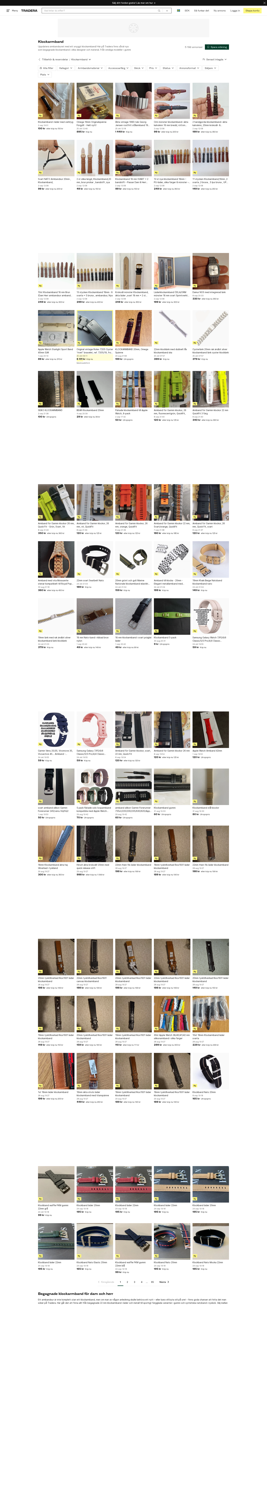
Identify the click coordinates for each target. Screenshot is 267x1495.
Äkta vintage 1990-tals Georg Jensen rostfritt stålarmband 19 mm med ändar (131, 124)
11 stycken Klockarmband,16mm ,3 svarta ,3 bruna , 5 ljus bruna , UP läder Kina (210, 181)
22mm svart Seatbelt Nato (90, 580)
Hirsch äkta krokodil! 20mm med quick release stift (93, 866)
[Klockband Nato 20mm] (211, 1071)
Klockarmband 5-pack (165, 637)
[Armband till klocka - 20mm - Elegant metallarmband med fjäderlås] (172, 559)
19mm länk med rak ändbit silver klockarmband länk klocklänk (54, 639)
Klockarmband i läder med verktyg (55, 122)
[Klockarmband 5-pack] (172, 616)
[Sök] (159, 10)
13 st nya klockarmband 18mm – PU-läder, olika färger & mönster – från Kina (171, 181)
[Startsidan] (29, 10)
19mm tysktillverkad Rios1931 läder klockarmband (56, 1037)
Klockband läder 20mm (88, 1205)
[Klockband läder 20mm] (95, 1184)
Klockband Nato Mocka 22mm (208, 1262)
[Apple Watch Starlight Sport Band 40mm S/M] (56, 328)
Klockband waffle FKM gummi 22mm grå (53, 1207)
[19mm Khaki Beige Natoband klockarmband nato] (211, 559)
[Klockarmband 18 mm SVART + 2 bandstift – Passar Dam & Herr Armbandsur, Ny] (133, 158)
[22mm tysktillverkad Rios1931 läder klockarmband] (172, 957)
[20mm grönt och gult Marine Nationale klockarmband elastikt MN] (133, 559)
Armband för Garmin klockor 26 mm (172, 750)
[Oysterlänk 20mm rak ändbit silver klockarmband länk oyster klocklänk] (211, 328)
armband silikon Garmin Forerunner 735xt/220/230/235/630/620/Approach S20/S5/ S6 (133, 809)
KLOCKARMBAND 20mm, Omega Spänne (131, 351)
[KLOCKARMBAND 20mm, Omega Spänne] (133, 328)
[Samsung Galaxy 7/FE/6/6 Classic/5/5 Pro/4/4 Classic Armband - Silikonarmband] (95, 729)
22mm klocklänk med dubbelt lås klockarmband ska (170, 351)
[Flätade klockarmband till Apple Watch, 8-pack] (133, 389)
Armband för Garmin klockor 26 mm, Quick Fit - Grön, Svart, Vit (56, 525)
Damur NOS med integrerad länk (209, 292)
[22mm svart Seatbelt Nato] (95, 559)
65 (152, 1282)
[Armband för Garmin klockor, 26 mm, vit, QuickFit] (95, 502)
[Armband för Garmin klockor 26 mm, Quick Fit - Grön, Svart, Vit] (56, 502)
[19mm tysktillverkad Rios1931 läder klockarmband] (56, 1014)
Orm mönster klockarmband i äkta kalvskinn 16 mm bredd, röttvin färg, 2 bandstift (171, 124)
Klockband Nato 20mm (204, 1092)
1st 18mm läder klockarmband (53, 1092)
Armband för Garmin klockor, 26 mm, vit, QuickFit (93, 525)
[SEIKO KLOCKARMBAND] (56, 389)
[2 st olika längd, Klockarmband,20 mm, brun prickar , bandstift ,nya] (95, 158)
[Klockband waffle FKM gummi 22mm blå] (133, 1241)
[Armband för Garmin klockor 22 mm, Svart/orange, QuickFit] (172, 502)
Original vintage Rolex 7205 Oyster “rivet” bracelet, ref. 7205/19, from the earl (95, 351)
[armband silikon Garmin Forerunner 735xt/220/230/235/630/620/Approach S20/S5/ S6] (133, 787)
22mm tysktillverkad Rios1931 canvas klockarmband (92, 980)
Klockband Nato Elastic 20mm (92, 1262)
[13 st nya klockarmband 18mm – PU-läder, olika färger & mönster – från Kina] (172, 158)
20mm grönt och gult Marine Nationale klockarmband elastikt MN (131, 582)
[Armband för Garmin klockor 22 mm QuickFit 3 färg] (211, 389)
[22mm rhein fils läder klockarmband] (133, 844)
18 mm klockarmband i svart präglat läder (133, 639)
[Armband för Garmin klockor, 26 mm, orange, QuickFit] (133, 502)
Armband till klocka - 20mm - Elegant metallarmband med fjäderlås (168, 582)
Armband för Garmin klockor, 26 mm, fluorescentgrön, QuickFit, (170, 412)
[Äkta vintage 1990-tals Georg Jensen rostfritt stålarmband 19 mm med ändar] (133, 101)
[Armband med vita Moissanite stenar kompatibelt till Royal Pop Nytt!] (56, 559)
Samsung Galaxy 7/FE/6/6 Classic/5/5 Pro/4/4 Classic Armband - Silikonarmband (90, 752)
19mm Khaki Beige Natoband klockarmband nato (207, 582)
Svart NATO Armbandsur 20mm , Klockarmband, (54, 181)
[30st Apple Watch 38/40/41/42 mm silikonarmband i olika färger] (172, 1014)
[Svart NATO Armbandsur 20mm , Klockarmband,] (56, 158)
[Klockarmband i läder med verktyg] (56, 101)
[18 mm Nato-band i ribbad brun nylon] (95, 616)
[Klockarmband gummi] (172, 787)
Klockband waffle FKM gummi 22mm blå (130, 1264)
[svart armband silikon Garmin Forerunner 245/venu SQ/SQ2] (56, 787)
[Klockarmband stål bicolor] (211, 787)
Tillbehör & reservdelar (55, 59)
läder (125, 1303)
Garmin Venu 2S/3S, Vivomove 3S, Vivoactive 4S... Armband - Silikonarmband (55, 752)
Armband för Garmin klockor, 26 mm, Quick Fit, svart (209, 525)
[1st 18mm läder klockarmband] (56, 1071)
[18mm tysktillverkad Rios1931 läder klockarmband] (172, 844)
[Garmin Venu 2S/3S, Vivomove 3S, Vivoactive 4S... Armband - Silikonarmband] (56, 729)
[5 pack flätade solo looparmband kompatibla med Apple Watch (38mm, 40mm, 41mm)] (95, 787)
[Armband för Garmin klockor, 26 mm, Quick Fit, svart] (211, 502)
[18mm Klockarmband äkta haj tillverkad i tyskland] (56, 844)
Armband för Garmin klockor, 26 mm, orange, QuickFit (131, 525)
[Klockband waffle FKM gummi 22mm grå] (56, 1184)
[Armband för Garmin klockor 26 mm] (172, 729)
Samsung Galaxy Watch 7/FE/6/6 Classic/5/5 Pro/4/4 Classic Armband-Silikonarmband (209, 639)
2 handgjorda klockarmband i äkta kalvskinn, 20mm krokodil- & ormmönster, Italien (210, 124)
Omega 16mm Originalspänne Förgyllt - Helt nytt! (91, 123)
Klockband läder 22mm (126, 1205)
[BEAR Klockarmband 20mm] (95, 389)
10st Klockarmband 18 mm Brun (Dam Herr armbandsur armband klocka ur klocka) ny (54, 294)
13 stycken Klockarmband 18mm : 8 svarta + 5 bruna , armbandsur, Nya (95, 294)
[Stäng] (264, 3)
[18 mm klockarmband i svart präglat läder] (133, 616)
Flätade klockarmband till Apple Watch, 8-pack (131, 412)
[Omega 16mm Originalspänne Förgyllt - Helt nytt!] (95, 101)
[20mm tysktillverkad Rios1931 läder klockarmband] (56, 957)
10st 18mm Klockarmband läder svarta (209, 1037)
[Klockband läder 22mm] (133, 1184)
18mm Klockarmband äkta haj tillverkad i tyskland (53, 866)
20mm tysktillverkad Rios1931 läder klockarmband (56, 980)
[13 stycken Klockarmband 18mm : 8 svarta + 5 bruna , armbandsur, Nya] (95, 271)
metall (137, 1303)
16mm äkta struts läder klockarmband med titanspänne (93, 1094)
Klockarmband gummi (165, 807)
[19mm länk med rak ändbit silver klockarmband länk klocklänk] (56, 616)
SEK (187, 10)
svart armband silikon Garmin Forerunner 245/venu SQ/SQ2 (53, 809)
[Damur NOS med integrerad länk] (211, 271)
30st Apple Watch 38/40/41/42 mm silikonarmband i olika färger (172, 1037)
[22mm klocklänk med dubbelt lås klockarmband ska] (172, 328)
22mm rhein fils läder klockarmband (133, 864)
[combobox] (102, 10)
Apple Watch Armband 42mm (207, 750)
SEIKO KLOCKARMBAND (50, 410)
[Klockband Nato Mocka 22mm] (211, 1241)
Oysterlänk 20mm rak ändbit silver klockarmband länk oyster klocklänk (211, 351)
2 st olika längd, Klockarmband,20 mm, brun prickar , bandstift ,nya (94, 181)
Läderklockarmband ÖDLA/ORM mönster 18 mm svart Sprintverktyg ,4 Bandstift (172, 294)
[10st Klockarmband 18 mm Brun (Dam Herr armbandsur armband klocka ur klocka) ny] (56, 271)
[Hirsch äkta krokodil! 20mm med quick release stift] (95, 844)
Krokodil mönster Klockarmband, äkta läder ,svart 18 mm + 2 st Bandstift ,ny (131, 294)
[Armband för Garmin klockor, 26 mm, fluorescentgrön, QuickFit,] (172, 389)
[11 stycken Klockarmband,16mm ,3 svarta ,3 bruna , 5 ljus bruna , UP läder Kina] (211, 158)
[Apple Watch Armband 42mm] (211, 729)
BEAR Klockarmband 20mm (90, 410)
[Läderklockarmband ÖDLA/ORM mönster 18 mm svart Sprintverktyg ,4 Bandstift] (172, 271)
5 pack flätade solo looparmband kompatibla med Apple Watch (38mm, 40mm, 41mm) (94, 809)
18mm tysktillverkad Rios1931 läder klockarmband (172, 866)
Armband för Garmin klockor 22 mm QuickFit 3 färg (210, 412)
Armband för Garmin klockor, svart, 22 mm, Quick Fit (133, 752)
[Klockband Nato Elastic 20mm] (95, 1241)
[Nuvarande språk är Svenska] (178, 10)
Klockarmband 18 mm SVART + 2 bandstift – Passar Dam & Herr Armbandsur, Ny (131, 181)
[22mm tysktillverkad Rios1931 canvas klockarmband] (95, 957)
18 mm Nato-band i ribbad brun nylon (93, 639)
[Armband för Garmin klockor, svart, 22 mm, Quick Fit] (133, 729)
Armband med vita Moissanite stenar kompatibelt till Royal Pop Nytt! (55, 582)
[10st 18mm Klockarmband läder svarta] (211, 1014)
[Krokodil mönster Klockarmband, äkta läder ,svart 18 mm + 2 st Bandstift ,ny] (133, 271)
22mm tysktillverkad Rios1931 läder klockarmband (172, 980)
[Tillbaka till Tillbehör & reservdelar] (39, 59)
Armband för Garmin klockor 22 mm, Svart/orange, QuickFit (172, 525)
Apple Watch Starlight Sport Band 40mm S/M (55, 351)
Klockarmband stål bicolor (206, 807)
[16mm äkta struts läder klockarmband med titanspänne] (95, 1071)
